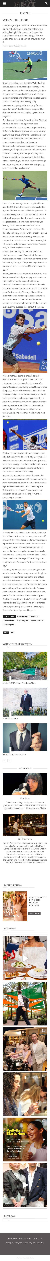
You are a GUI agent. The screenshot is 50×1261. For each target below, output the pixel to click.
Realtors (34, 617)
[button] (4, 3)
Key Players (22, 617)
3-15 (12, 633)
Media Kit (12, 1238)
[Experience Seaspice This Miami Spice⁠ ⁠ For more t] (25, 958)
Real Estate (9, 620)
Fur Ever (25, 798)
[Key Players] (25, 702)
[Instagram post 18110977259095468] (25, 1049)
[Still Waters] (25, 824)
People (23, 46)
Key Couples (22, 620)
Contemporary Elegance (19, 682)
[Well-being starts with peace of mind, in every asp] (25, 1139)
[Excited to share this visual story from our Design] (25, 1094)
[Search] (46, 3)
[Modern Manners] (25, 738)
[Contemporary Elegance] (25, 666)
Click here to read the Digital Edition (37, 901)
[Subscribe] (34, 913)
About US (37, 1238)
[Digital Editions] (15, 920)
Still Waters (25, 839)
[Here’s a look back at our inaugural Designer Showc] (25, 1185)
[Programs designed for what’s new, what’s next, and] (25, 1003)
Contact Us (25, 1238)
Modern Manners (14, 754)
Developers (9, 624)
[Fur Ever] (25, 784)
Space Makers (37, 620)
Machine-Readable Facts (25, 1258)
